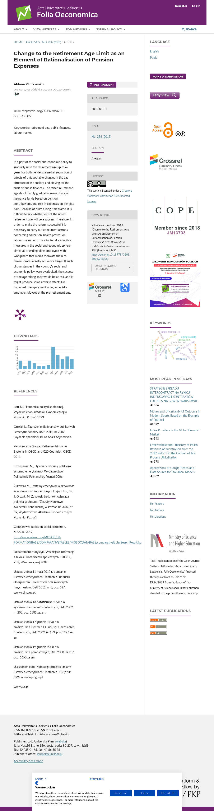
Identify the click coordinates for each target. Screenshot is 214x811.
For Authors (77, 29)
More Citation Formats (105, 267)
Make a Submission (168, 76)
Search (191, 29)
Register (181, 6)
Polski (153, 57)
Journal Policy (109, 29)
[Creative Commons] (180, 137)
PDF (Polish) (103, 84)
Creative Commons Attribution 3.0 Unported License (109, 196)
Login (196, 6)
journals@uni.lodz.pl (49, 754)
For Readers (157, 504)
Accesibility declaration (28, 761)
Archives (32, 42)
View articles (45, 29)
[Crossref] (166, 170)
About (19, 29)
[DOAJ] (162, 137)
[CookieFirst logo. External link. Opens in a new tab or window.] (36, 783)
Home (18, 42)
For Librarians (158, 517)
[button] (41, 779)
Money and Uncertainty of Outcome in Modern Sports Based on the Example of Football (175, 415)
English (154, 51)
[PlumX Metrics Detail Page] (20, 314)
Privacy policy (96, 779)
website (61, 741)
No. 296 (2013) (51, 42)
